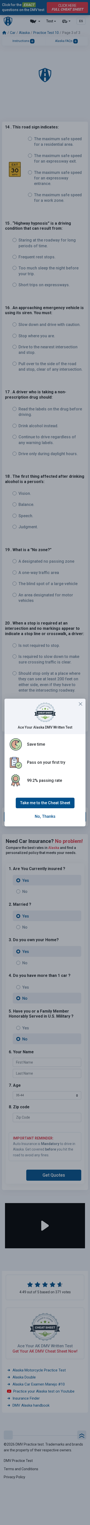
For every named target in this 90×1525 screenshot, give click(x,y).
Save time (36, 744)
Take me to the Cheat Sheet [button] (45, 802)
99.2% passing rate (44, 780)
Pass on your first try (46, 762)
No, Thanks (45, 816)
